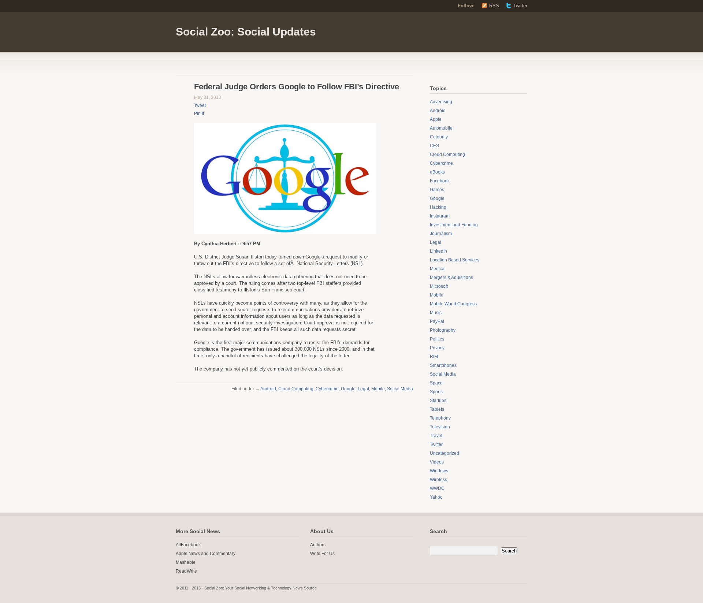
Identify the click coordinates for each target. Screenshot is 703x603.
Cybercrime (327, 388)
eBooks (437, 172)
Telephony (440, 418)
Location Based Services (454, 260)
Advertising (441, 101)
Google (348, 388)
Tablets (437, 409)
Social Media (400, 388)
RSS (494, 5)
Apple (436, 119)
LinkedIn (438, 251)
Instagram (440, 216)
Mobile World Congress (453, 303)
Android (268, 388)
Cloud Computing (295, 388)
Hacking (438, 207)
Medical (438, 268)
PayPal (437, 321)
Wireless (438, 479)
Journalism (441, 233)
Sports (436, 391)
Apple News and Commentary (205, 553)
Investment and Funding (454, 224)
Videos (437, 462)
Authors (318, 544)
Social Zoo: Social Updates (246, 32)
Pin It (199, 113)
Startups (438, 400)
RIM (434, 356)
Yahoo (436, 497)
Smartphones (443, 365)
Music (436, 312)
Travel (436, 435)
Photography (442, 330)
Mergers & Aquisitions (451, 277)
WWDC (437, 488)
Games (437, 189)
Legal (363, 388)
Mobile (378, 388)
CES (434, 145)
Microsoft (439, 286)
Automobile (441, 128)
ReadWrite (186, 571)
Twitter (520, 5)
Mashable (186, 562)
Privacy (437, 347)
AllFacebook (188, 544)
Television (440, 426)
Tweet (200, 105)
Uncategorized (444, 453)
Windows (439, 470)
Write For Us (322, 553)
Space (436, 383)
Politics (437, 339)
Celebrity (439, 136)
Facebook (440, 180)
